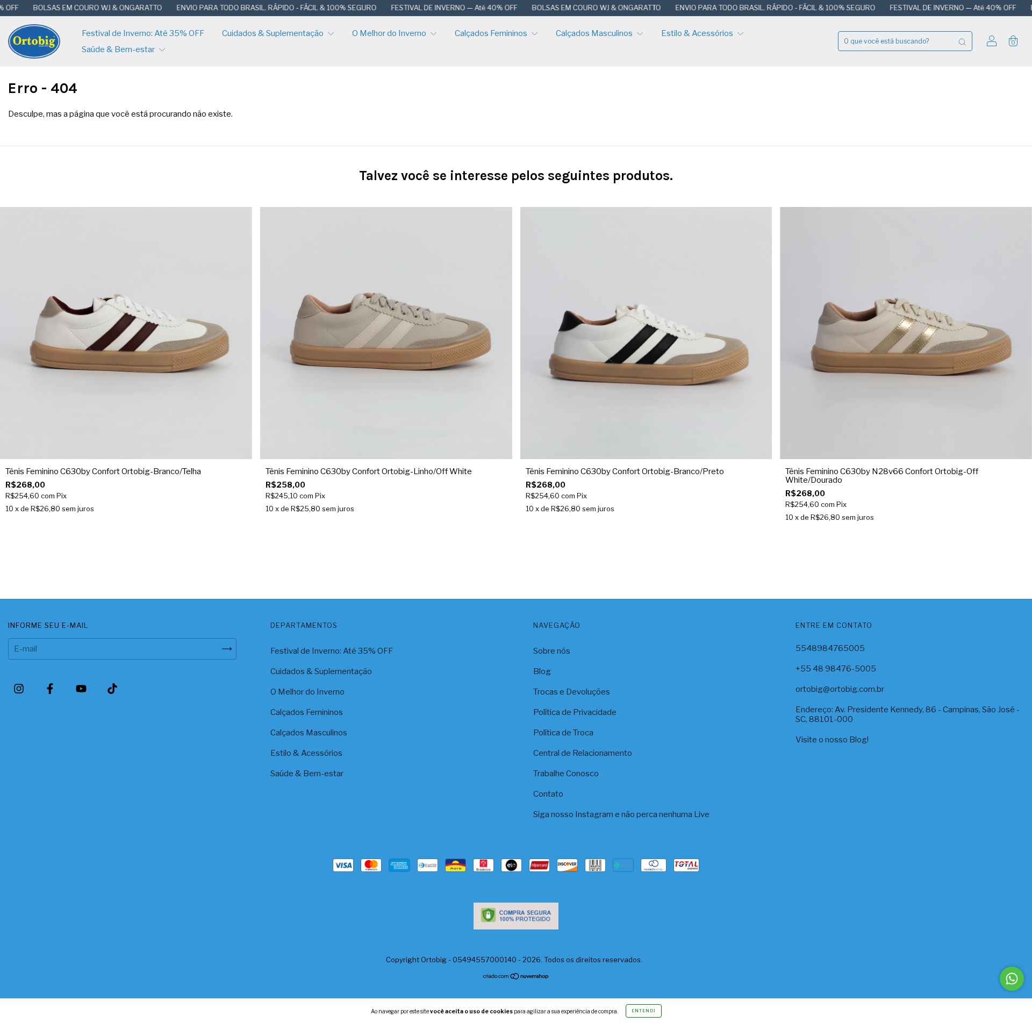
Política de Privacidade (575, 712)
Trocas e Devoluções (571, 692)
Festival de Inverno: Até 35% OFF (143, 33)
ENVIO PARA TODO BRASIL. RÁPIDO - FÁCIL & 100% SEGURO (227, 7)
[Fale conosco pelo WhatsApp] (1012, 979)
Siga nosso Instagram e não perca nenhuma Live (621, 814)
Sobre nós (551, 651)
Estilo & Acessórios (698, 33)
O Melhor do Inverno (390, 33)
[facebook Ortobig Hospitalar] (50, 688)
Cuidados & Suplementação (273, 33)
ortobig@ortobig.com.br (840, 689)
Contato (548, 794)
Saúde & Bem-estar (119, 49)
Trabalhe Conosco (566, 773)
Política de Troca (563, 733)
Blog (542, 671)
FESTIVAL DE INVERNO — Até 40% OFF (405, 7)
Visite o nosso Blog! (832, 740)
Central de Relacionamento (582, 753)
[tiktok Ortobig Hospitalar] (112, 688)
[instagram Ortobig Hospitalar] (19, 688)
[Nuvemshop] (516, 977)
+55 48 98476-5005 (836, 669)
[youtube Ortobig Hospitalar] (82, 688)
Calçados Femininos (492, 33)
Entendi (644, 1010)
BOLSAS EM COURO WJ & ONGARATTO (547, 7)
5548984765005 (830, 648)
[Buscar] (962, 41)
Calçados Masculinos (595, 33)
